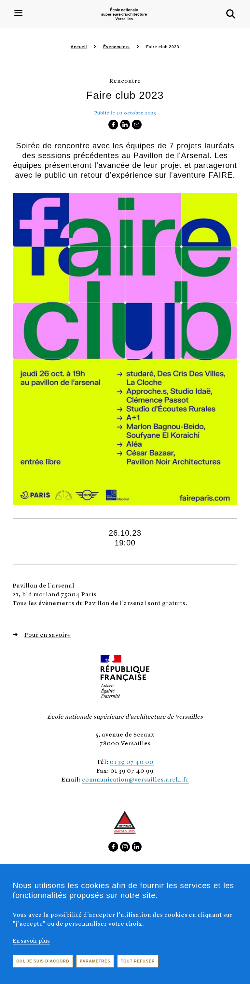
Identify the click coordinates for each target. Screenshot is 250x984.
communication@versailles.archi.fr (135, 779)
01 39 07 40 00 (132, 761)
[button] (230, 14)
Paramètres (95, 961)
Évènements (116, 47)
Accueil (79, 47)
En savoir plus (31, 940)
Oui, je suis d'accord (42, 961)
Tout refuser (138, 961)
